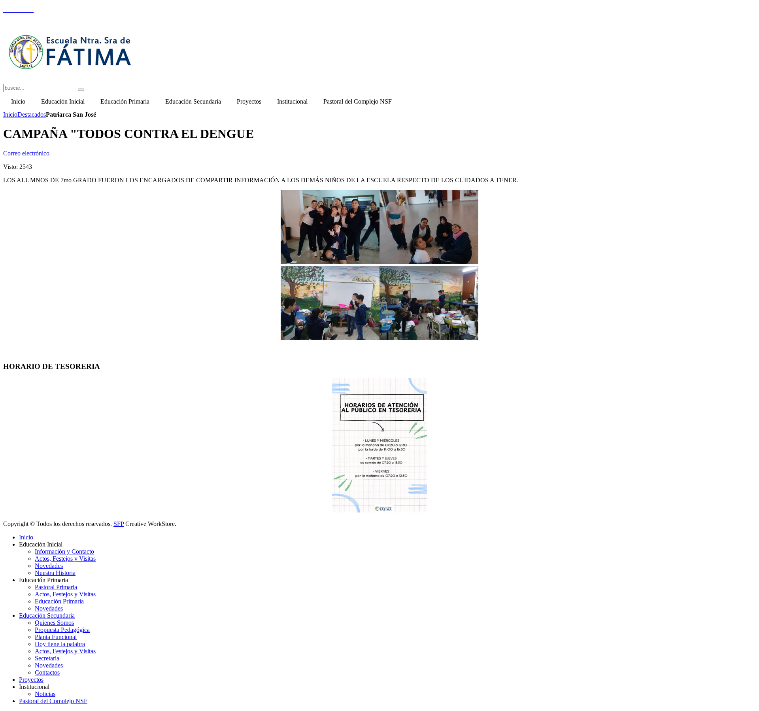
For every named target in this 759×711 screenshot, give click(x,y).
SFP (118, 523)
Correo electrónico (26, 153)
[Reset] (81, 90)
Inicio (10, 114)
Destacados (31, 114)
